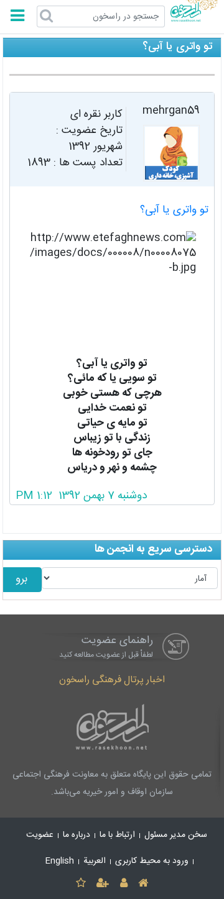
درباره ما (76, 835)
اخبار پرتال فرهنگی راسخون (112, 680)
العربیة (94, 861)
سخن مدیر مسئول (175, 835)
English (59, 861)
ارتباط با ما (117, 835)
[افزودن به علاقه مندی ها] (80, 883)
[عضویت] (102, 883)
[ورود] (123, 883)
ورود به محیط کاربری (152, 861)
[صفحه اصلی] (143, 883)
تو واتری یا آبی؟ (174, 210)
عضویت (40, 835)
